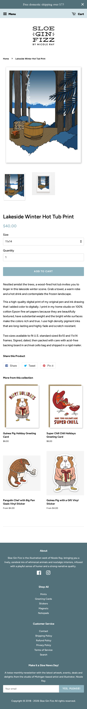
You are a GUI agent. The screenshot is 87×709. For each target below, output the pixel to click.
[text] (43, 4)
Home (6, 58)
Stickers (43, 603)
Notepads (43, 613)
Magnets (43, 608)
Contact (43, 631)
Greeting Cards (43, 598)
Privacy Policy (43, 645)
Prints (43, 594)
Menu (12, 14)
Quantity (8, 250)
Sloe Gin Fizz (47, 700)
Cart (80, 14)
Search (43, 654)
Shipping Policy (43, 635)
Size (5, 234)
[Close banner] (82, 4)
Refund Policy (43, 640)
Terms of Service (43, 650)
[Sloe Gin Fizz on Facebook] (39, 573)
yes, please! (72, 688)
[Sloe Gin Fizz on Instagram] (48, 573)
